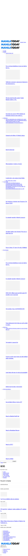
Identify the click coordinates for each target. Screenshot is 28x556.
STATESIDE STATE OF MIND (14, 120)
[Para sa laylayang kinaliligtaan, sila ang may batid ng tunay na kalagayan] (13, 63)
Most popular (6, 474)
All (6, 53)
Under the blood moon (10, 150)
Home (2, 462)
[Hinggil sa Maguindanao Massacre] (13, 427)
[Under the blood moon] (13, 146)
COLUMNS (9, 119)
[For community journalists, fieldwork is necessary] (13, 214)
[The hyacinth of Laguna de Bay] (13, 339)
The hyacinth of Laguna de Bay (12, 342)
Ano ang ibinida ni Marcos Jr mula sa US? (14, 402)
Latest (4, 471)
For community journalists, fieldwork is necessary (15, 217)
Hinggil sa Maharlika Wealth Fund (12, 416)
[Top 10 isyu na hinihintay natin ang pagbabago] (4, 496)
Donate (4, 552)
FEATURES (5, 250)
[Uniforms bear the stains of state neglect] (13, 383)
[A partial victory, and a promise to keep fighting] (13, 175)
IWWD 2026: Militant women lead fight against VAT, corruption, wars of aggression (16, 294)
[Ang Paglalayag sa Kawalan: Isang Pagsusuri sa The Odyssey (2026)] (13, 198)
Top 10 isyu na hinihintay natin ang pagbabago (10, 499)
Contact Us (5, 551)
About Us (5, 550)
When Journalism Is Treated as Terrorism (14, 164)
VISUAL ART (21, 188)
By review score (6, 476)
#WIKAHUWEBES (11, 184)
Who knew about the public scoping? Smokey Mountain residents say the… (15, 98)
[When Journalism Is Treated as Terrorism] (13, 161)
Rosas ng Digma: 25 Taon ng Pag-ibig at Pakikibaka (16, 247)
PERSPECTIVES (13, 122)
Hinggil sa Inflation (9, 459)
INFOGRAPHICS (7, 389)
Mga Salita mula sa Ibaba (11, 180)
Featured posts (6, 473)
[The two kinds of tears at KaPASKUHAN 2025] (13, 306)
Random (5, 477)
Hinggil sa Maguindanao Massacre (12, 430)
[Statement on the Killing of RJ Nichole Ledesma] (13, 132)
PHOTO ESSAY (21, 328)
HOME (4, 50)
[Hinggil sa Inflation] (13, 455)
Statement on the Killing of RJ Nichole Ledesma (15, 135)
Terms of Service (6, 549)
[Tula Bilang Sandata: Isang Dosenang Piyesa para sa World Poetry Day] (13, 228)
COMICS (11, 185)
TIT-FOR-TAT (10, 53)
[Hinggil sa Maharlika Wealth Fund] (13, 413)
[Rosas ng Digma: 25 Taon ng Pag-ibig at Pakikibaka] (13, 244)
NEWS (4, 52)
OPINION (5, 118)
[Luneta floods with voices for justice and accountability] (13, 369)
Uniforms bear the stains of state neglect (14, 386)
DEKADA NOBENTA (17, 119)
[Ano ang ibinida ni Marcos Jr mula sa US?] (13, 399)
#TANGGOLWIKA (11, 183)
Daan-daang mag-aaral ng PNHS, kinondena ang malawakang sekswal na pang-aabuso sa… (15, 114)
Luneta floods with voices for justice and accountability (16, 372)
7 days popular (6, 475)
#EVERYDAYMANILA (12, 328)
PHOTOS (5, 327)
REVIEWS (15, 188)
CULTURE (5, 181)
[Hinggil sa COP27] (13, 441)
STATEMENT (20, 122)
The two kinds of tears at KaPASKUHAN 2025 (15, 309)
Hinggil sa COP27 (9, 444)
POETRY (11, 188)
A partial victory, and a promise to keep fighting (15, 178)
